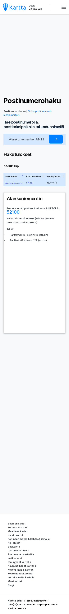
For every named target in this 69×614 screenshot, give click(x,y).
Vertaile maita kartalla (21, 577)
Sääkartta (14, 546)
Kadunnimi (11, 176)
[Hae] (56, 139)
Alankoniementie (13, 183)
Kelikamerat (15, 558)
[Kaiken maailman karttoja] (14, 7)
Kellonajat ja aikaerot (20, 569)
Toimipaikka (53, 176)
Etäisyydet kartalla (19, 561)
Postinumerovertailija (21, 554)
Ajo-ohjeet (14, 542)
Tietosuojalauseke (35, 600)
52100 (29, 183)
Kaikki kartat (15, 535)
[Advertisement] (34, 55)
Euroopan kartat (17, 527)
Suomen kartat (16, 523)
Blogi (11, 585)
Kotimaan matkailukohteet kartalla (29, 538)
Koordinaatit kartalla (20, 573)
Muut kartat (15, 581)
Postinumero (33, 176)
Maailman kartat (18, 531)
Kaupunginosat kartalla (22, 565)
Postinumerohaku (32, 100)
